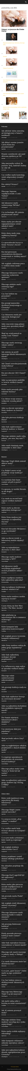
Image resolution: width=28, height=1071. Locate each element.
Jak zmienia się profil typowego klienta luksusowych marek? (13, 354)
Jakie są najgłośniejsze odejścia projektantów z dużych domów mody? (13, 747)
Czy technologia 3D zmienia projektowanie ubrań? (12, 213)
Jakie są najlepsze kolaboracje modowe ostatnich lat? (13, 588)
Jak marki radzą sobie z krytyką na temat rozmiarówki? (13, 1002)
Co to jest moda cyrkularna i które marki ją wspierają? (12, 839)
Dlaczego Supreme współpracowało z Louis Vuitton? (11, 193)
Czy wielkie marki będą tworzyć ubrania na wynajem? (13, 829)
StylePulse (3, 149)
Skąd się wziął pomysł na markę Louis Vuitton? (11, 334)
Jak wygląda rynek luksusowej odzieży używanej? (13, 904)
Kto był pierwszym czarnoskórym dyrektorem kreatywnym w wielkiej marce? (13, 254)
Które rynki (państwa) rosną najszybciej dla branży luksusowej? (12, 800)
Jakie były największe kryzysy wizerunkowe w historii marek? (13, 944)
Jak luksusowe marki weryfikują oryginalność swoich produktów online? (11, 568)
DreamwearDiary (5, 309)
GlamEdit (3, 158)
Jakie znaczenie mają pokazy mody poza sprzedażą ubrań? (12, 325)
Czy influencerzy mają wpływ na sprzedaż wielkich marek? (13, 667)
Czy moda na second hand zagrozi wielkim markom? (11, 499)
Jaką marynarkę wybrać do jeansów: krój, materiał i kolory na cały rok (13, 165)
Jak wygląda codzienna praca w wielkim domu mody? (13, 264)
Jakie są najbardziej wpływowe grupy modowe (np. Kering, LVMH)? (13, 782)
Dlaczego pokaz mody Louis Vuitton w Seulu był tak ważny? (12, 771)
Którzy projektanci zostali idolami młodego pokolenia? (12, 857)
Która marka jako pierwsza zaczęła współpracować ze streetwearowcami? (12, 886)
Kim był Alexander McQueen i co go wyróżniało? (13, 530)
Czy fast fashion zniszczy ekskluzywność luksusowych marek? (12, 982)
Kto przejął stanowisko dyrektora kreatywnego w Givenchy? (11, 305)
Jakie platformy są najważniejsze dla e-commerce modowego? (13, 617)
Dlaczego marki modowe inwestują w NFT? (11, 558)
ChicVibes (3, 502)
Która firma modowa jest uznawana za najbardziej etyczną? (11, 519)
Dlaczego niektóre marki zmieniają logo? (11, 285)
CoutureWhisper (4, 319)
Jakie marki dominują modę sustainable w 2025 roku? (12, 446)
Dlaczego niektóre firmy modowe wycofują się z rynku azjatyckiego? (13, 1022)
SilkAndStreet (4, 328)
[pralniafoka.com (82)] (14, 26)
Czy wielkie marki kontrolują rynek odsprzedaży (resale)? (12, 176)
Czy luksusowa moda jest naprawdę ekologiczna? (11, 316)
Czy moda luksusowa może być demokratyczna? (13, 962)
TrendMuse (3, 267)
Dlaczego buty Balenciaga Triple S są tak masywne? (11, 993)
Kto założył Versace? (9, 184)
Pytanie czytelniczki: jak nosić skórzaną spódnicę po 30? (13, 155)
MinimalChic (3, 621)
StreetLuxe (3, 170)
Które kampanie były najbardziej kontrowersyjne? (12, 628)
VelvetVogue (4, 137)
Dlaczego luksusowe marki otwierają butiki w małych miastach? (12, 914)
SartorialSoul (4, 298)
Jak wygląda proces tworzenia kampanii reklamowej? (13, 637)
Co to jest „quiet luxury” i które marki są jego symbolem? (13, 972)
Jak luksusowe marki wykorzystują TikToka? (10, 204)
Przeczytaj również (15, 1066)
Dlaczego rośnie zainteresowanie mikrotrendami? (7, 678)
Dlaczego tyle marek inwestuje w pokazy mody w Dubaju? (13, 953)
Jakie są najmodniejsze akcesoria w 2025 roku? (10, 548)
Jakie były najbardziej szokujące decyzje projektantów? (10, 657)
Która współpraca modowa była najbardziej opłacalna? (12, 579)
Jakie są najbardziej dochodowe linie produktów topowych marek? (14, 708)
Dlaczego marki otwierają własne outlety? (11, 344)
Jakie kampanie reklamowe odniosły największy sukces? (12, 1042)
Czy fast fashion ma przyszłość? (9, 295)
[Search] (26, 2)
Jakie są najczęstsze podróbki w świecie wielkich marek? (13, 381)
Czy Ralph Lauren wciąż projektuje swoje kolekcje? (12, 471)
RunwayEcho (4, 403)
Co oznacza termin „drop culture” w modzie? (11, 820)
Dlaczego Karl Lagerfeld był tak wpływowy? (12, 876)
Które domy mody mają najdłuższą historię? (10, 234)
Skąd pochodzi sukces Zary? (12, 738)
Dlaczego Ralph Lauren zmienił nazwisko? (10, 811)
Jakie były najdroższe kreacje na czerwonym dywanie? (13, 697)
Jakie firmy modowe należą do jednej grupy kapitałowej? (13, 646)
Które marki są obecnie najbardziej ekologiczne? (11, 509)
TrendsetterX (4, 198)
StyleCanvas (3, 216)
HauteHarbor (4, 421)
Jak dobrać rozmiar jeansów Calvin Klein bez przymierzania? (12, 144)
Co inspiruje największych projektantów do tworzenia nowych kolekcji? (12, 759)
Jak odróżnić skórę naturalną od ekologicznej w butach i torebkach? (12, 133)
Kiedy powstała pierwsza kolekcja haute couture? (11, 934)
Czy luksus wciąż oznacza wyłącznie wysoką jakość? (11, 400)
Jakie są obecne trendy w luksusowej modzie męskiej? (12, 539)
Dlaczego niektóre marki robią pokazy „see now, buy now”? (13, 437)
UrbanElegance (4, 207)
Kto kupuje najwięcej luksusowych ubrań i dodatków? (9, 719)
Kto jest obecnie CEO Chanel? (13, 373)
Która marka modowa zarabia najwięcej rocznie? (13, 597)
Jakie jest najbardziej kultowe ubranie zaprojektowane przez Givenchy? (13, 1052)
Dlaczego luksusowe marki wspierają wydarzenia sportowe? (12, 275)
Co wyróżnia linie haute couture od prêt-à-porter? (11, 481)
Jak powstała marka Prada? (12, 896)
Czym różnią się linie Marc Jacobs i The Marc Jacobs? (12, 607)
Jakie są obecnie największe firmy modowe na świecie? (12, 409)
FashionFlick (3, 368)
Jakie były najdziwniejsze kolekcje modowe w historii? (12, 428)
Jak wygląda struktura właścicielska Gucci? (10, 848)
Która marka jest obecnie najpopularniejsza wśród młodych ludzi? (11, 224)
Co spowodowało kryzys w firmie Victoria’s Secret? (12, 243)
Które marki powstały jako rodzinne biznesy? (11, 390)
